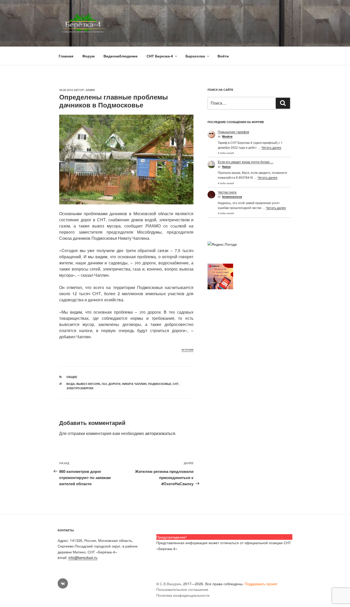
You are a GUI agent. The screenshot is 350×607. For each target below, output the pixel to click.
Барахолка (195, 55)
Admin (90, 90)
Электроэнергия (79, 388)
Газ (104, 384)
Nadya (226, 166)
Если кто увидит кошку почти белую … (245, 162)
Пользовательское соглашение (182, 589)
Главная (66, 55)
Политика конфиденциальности (183, 595)
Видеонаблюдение (121, 55)
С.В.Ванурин (170, 583)
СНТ (176, 384)
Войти (223, 55)
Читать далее (271, 147)
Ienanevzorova (232, 196)
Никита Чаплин (134, 384)
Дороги (114, 384)
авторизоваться (160, 433)
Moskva (227, 136)
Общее (71, 377)
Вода (70, 384)
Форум (88, 55)
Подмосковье (159, 384)
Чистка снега (227, 192)
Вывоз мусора (88, 384)
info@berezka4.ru (82, 557)
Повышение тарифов (233, 132)
